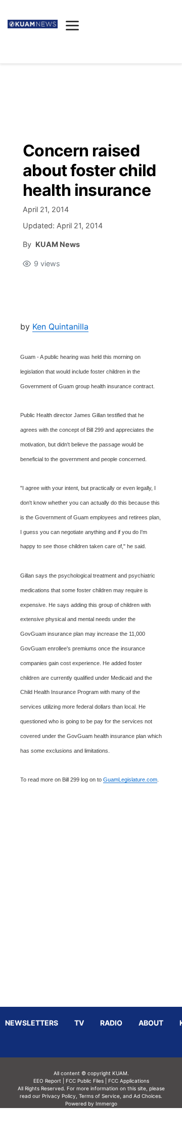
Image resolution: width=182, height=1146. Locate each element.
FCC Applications (128, 1081)
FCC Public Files (85, 1081)
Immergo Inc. (106, 1127)
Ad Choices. (147, 1096)
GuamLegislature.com (130, 779)
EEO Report (47, 1081)
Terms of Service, (100, 1096)
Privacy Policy (59, 1096)
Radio (111, 1022)
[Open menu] (72, 25)
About (151, 1022)
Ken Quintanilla (60, 326)
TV (79, 1022)
